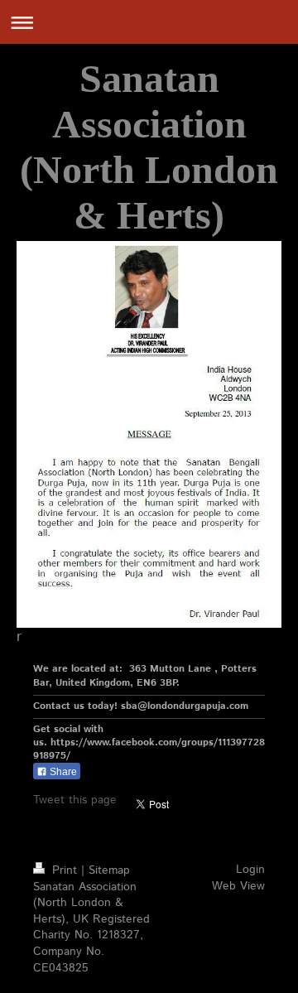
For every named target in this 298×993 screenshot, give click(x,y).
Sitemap (109, 870)
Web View (238, 886)
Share (62, 772)
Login (250, 869)
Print (64, 870)
